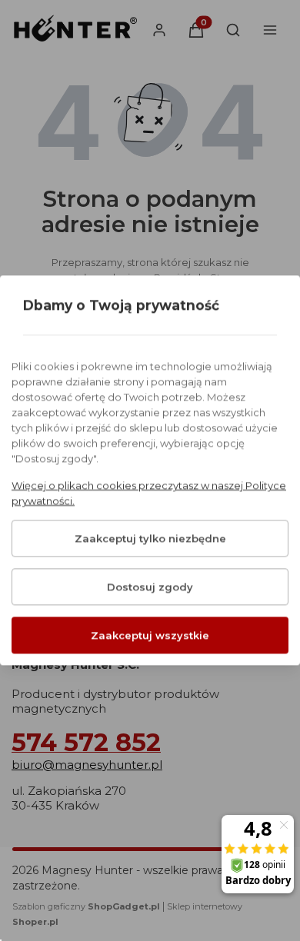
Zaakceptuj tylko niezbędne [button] (150, 539)
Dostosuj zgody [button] (150, 587)
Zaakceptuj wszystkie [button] (150, 636)
